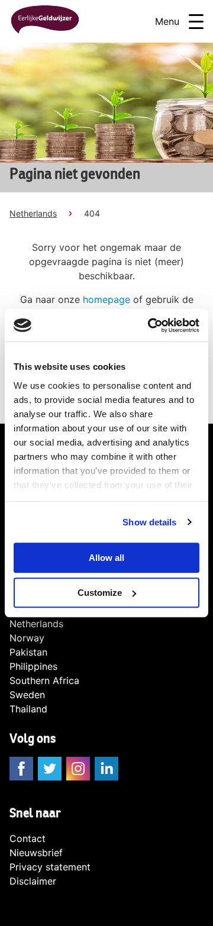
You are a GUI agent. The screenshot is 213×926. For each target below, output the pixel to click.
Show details (149, 522)
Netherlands (33, 213)
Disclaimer (32, 881)
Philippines (33, 666)
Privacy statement (50, 867)
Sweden (27, 695)
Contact (27, 838)
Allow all (106, 558)
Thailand (28, 709)
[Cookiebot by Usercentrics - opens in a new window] (150, 325)
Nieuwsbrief (36, 853)
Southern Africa (44, 680)
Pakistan (28, 652)
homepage (106, 299)
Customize (100, 593)
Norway (26, 638)
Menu (167, 21)
